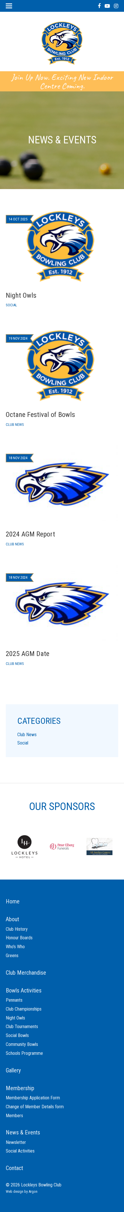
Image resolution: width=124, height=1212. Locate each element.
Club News (27, 734)
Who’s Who (15, 946)
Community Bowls (22, 1044)
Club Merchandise (26, 972)
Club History (17, 929)
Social (22, 743)
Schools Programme (24, 1053)
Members (14, 1115)
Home (13, 901)
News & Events (23, 1132)
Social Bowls (17, 1035)
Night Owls (15, 1018)
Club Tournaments (22, 1026)
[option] (24, 846)
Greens (12, 955)
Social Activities (20, 1151)
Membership (20, 1088)
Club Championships (24, 1009)
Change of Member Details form (35, 1106)
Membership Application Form (33, 1098)
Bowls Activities (24, 990)
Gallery (13, 1070)
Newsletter (16, 1142)
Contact (14, 1168)
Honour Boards (19, 937)
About (12, 919)
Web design (14, 1191)
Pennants (14, 1000)
